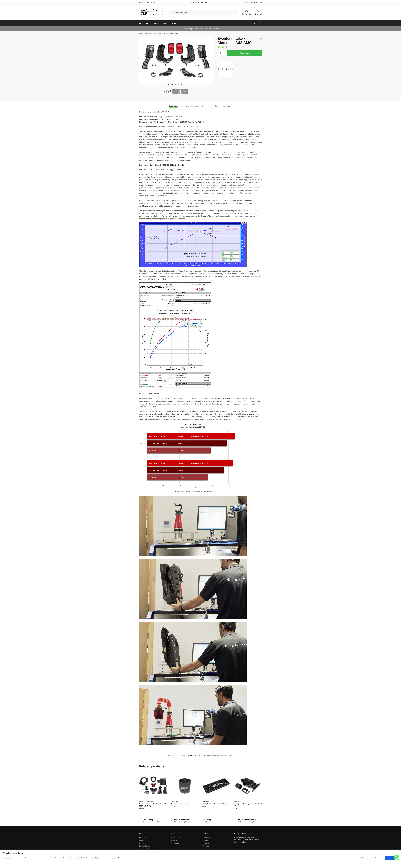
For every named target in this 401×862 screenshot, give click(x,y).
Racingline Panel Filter (179, 804)
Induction (148, 34)
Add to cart (244, 53)
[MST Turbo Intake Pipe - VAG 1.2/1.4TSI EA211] (261, 39)
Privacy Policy (144, 846)
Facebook (206, 837)
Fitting (141, 843)
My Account (246, 14)
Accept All (391, 858)
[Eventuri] (225, 69)
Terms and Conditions (147, 849)
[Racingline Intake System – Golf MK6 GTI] (247, 785)
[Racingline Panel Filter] (185, 785)
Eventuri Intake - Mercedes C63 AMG (220, 755)
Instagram (206, 843)
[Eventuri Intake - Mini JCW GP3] (258, 39)
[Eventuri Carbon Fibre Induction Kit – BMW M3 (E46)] (153, 785)
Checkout (258, 14)
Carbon (141, 802)
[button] (209, 39)
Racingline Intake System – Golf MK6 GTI (247, 805)
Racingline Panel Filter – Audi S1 (214, 804)
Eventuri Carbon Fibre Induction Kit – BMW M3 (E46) (153, 805)
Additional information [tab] (190, 106)
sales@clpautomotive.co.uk (252, 2)
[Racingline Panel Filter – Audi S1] (216, 785)
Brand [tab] (204, 106)
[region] (200, 856)
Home (141, 34)
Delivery (142, 840)
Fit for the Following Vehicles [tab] (220, 106)
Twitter (205, 840)
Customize (364, 858)
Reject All (378, 858)
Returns (174, 840)
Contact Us (175, 843)
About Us (142, 837)
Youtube (206, 846)
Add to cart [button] (153, 813)
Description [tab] (173, 106)
